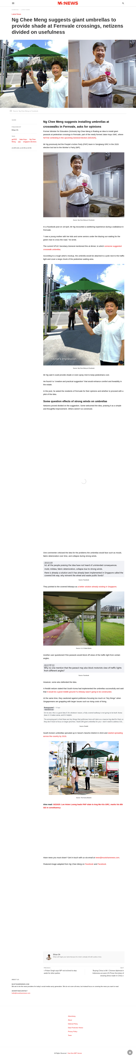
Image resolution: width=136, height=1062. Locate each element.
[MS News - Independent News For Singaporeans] (68, 3)
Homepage (15, 9)
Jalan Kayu (23, 139)
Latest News (25, 9)
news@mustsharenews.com (107, 858)
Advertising (71, 1016)
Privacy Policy (72, 1031)
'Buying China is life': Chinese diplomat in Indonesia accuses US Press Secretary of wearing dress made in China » (108, 973)
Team (70, 1035)
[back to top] (130, 1052)
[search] (123, 3)
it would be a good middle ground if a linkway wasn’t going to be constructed (79, 692)
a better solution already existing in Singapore (97, 587)
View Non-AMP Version (74, 1053)
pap (19, 142)
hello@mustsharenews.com (21, 993)
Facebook (89, 864)
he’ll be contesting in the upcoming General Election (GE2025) (69, 138)
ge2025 (14, 139)
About (70, 1020)
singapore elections (29, 142)
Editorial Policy (73, 1024)
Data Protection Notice (75, 1028)
